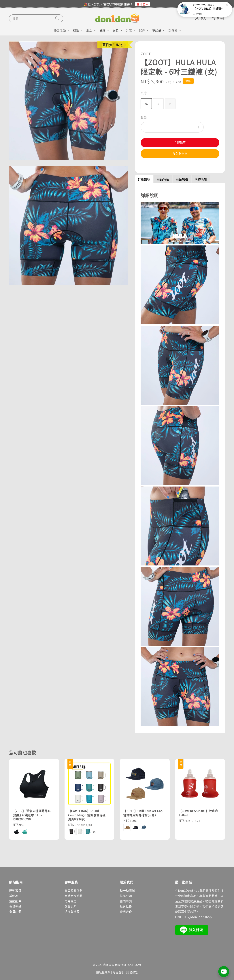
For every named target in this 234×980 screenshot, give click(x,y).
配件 (142, 30)
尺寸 (144, 92)
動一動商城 (127, 890)
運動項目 (15, 890)
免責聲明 (118, 972)
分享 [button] (148, 165)
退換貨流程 (72, 911)
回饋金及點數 (74, 896)
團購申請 (126, 901)
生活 (89, 30)
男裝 (129, 30)
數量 (144, 117)
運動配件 (15, 901)
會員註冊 (15, 911)
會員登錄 (15, 906)
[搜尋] (57, 18)
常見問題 (71, 901)
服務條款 (132, 972)
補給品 (156, 30)
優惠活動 (60, 30)
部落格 (173, 30)
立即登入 (143, 4)
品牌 (102, 30)
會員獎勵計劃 (74, 890)
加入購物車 (180, 153)
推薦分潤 (126, 896)
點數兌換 (126, 906)
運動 (76, 30)
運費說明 (71, 906)
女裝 (116, 30)
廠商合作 (126, 911)
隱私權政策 (103, 972)
